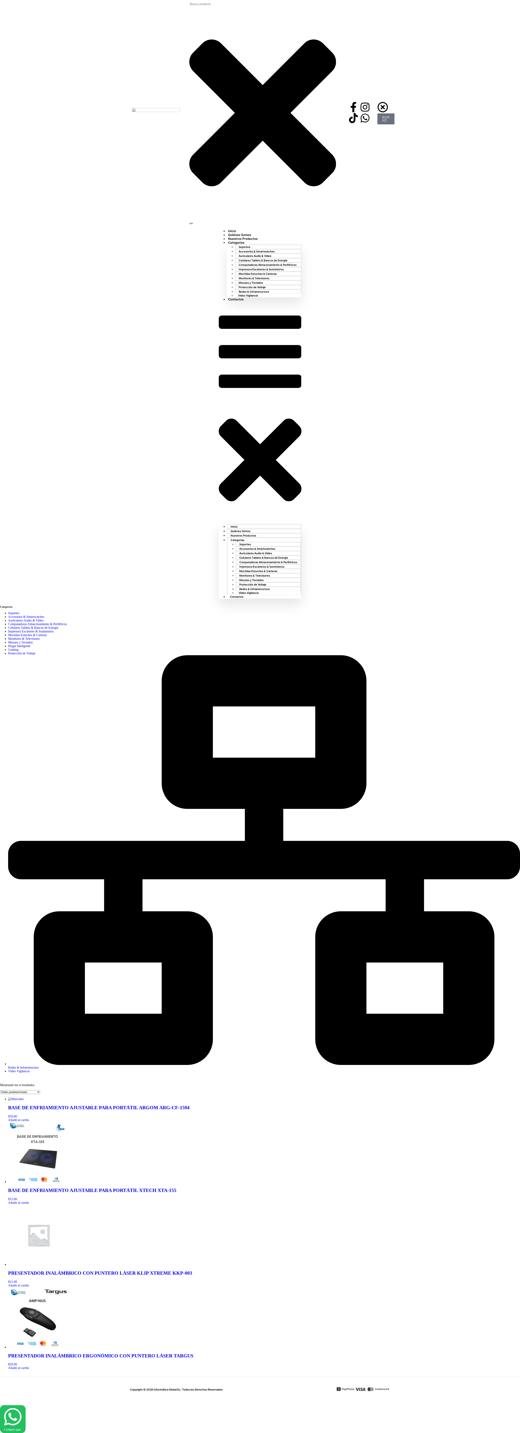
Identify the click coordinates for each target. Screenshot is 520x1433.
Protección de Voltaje (252, 287)
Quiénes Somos (240, 531)
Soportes (244, 247)
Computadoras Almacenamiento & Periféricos (268, 264)
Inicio (234, 526)
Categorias (236, 242)
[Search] (191, 223)
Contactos (236, 299)
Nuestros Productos (243, 535)
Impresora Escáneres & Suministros (261, 269)
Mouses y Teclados (251, 282)
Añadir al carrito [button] (18, 1120)
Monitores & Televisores (254, 278)
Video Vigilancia (248, 295)
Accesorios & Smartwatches (257, 251)
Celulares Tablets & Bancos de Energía (263, 260)
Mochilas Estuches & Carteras (258, 273)
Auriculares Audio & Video (255, 255)
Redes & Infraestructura (254, 291)
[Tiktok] (353, 118)
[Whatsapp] (365, 118)
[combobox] (210, 4)
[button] (260, 412)
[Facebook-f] (353, 107)
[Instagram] (365, 107)
